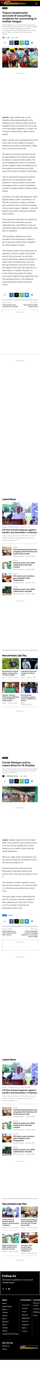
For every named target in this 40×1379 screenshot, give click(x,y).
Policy (4, 1349)
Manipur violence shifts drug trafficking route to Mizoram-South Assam (10, 698)
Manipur (4, 527)
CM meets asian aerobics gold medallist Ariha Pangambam (23, 578)
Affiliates (36, 1312)
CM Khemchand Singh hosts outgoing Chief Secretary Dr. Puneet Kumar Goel (25, 551)
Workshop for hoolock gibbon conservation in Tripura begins (10, 673)
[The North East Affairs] (15, 2)
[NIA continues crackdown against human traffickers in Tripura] (29, 687)
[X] (16, 43)
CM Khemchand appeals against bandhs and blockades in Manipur (19, 531)
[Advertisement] (20, 94)
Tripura (5, 8)
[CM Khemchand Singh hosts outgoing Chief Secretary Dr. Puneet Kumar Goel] (6, 551)
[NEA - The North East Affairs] (29, 1347)
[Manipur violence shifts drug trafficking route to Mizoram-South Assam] (10, 687)
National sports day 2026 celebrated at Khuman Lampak (24, 565)
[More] (32, 43)
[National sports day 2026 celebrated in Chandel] (6, 590)
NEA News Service (13, 527)
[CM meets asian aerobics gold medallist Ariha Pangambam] (6, 577)
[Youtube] (9, 1289)
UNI (8, 37)
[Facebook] (11, 43)
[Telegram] (27, 43)
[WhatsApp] (21, 43)
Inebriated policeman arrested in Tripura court (29, 673)
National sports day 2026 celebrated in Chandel (24, 590)
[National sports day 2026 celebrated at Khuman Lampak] (6, 564)
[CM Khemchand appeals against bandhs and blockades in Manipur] (20, 513)
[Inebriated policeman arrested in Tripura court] (29, 663)
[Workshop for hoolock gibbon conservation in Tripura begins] (10, 663)
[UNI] (3, 38)
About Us (5, 1346)
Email (35, 1315)
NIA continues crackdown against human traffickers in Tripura (28, 698)
